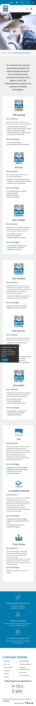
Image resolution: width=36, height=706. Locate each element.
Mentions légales (24, 661)
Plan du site (22, 672)
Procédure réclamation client (24, 668)
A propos (9, 53)
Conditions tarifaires (25, 664)
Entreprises (7, 670)
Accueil (3, 53)
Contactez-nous (24, 675)
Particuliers (7, 661)
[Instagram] (27, 703)
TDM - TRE (7, 664)
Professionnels (8, 667)
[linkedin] (30, 703)
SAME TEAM (6, 701)
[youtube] (32, 703)
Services (6, 674)
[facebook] (25, 703)
